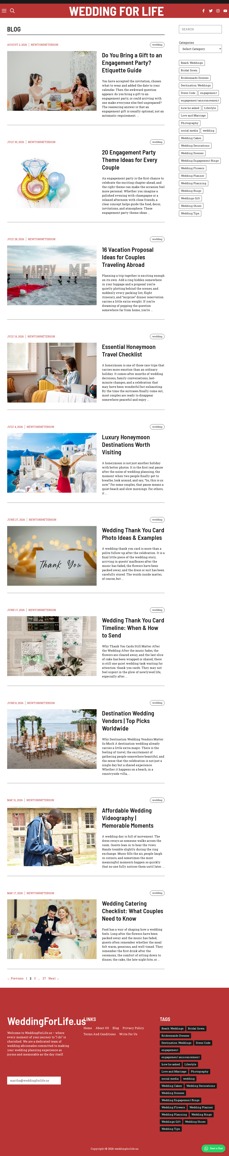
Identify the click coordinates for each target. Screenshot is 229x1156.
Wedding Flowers (192, 168)
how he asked (190, 108)
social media (189, 130)
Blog (116, 1028)
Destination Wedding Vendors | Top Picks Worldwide (128, 720)
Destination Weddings (196, 85)
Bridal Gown (189, 70)
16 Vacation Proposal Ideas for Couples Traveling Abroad (128, 257)
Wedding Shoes (191, 206)
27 (44, 978)
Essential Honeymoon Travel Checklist (129, 350)
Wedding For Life (116, 11)
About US (102, 1028)
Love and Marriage (193, 115)
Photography (189, 123)
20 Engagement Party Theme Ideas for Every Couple (129, 159)
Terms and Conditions (100, 1034)
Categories (186, 42)
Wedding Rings (191, 190)
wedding (157, 44)
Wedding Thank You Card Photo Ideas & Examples (133, 533)
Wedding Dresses (192, 153)
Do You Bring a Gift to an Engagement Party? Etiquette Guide (132, 62)
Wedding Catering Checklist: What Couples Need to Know (132, 910)
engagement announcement (200, 100)
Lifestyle (210, 108)
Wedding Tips (190, 213)
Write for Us (128, 1034)
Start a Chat (216, 1148)
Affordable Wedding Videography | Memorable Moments (128, 817)
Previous (15, 978)
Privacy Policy (133, 1028)
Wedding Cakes (191, 138)
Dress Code (188, 93)
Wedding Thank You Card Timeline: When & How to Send (133, 627)
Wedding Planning (193, 183)
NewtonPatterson (44, 44)
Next (53, 978)
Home (88, 1028)
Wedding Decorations (195, 145)
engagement (208, 93)
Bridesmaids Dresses (195, 78)
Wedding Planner (192, 175)
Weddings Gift (190, 198)
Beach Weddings (192, 63)
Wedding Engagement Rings (200, 160)
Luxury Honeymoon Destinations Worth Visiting (126, 444)
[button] (12, 11)
